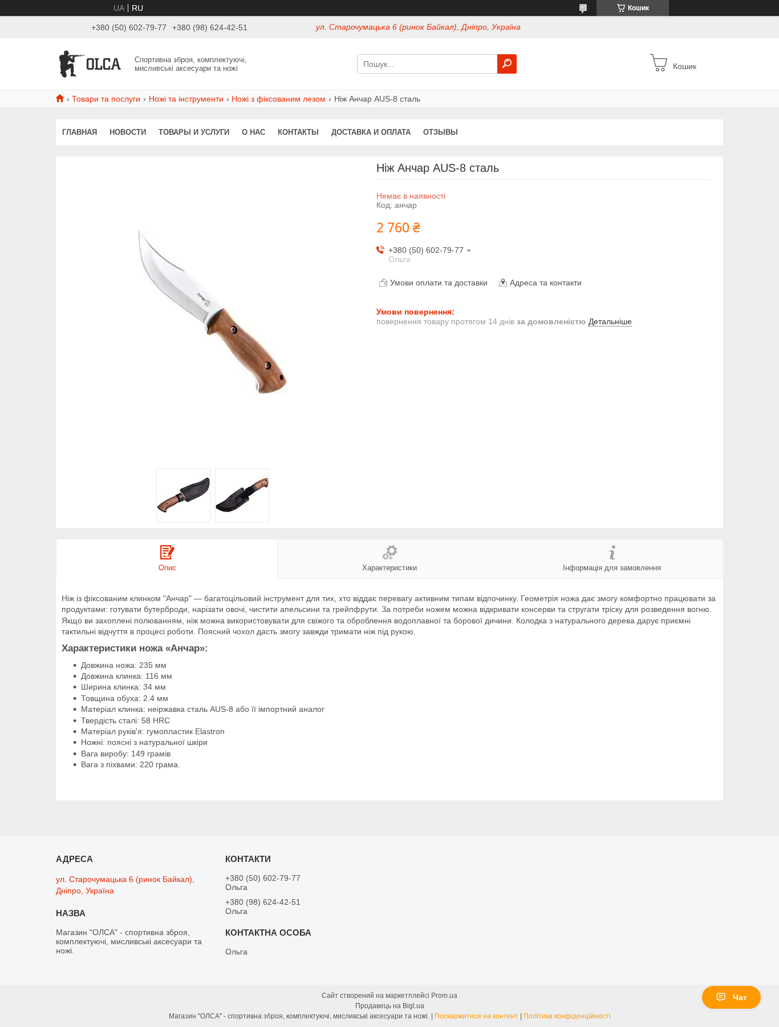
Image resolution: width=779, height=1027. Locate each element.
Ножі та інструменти (186, 98)
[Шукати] (507, 64)
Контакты (298, 132)
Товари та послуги (106, 98)
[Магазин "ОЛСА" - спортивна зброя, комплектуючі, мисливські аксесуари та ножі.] (92, 63)
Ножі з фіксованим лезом (279, 98)
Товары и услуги (194, 132)
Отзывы (440, 132)
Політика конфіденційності (567, 1016)
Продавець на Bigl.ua (389, 1006)
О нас (253, 132)
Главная (79, 132)
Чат (740, 997)
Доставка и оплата (371, 132)
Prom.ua (444, 996)
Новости (127, 132)
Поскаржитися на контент (476, 1016)
